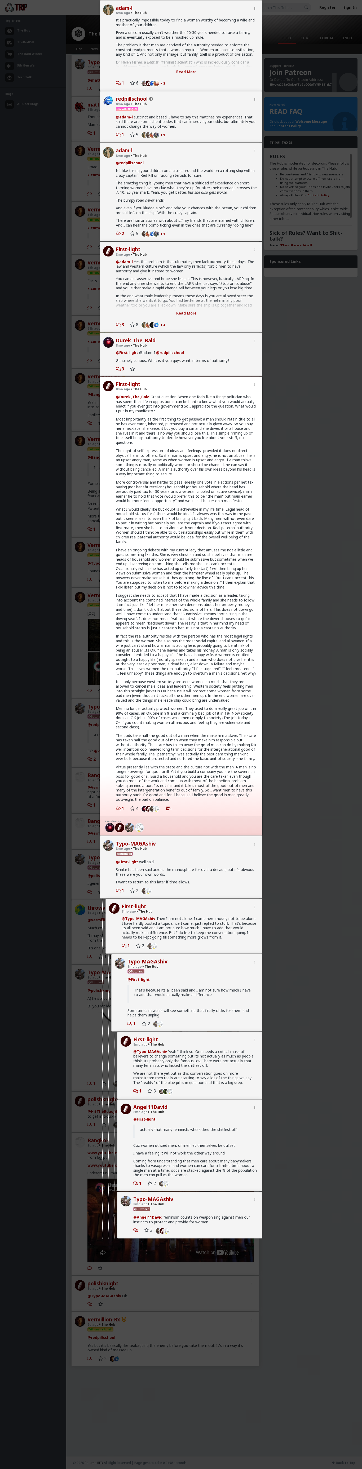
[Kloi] (158, 135)
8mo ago (123, 13)
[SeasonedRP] (119, 827)
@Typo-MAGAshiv (138, 918)
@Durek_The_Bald (132, 396)
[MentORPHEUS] (158, 83)
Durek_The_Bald (136, 340)
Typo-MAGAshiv (136, 843)
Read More (186, 71)
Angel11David (150, 1107)
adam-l (124, 8)
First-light (128, 249)
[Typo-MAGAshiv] (143, 83)
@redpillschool (130, 162)
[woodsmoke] (158, 808)
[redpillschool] (158, 325)
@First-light (127, 352)
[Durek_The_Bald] (143, 808)
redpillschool (132, 98)
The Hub (139, 13)
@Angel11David (147, 1217)
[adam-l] (143, 135)
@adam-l (124, 117)
